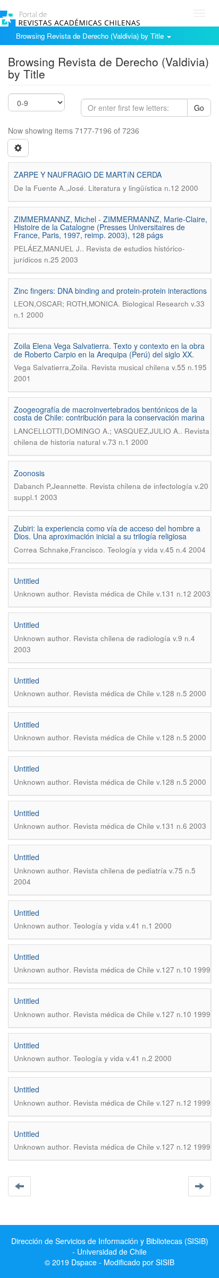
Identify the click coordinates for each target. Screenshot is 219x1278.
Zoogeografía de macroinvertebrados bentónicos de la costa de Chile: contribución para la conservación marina (109, 413)
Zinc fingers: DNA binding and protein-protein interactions (110, 290)
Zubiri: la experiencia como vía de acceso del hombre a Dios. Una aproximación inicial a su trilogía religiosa (107, 532)
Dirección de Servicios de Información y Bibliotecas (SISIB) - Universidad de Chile (109, 1246)
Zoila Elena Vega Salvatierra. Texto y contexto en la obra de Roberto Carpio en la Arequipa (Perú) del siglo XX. (109, 349)
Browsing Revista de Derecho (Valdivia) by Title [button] (91, 36)
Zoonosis (29, 473)
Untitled (26, 580)
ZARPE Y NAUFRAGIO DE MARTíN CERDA (88, 174)
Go (199, 107)
